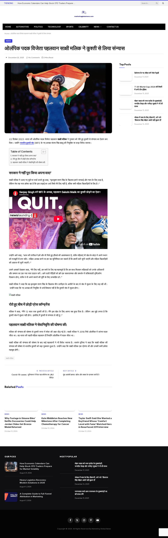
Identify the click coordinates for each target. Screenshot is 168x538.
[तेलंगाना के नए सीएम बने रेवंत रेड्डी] (125, 76)
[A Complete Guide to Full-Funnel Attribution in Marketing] (11, 497)
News (96, 27)
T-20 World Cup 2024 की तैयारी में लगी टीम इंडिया (148, 88)
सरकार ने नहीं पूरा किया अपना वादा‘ (24, 155)
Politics (38, 27)
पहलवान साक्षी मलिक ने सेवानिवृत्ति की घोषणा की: (29, 162)
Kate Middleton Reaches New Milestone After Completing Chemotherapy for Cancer (56, 421)
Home (8, 27)
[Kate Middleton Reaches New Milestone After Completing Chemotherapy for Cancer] (58, 401)
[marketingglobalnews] (84, 15)
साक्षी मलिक (9, 358)
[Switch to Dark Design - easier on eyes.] (163, 3)
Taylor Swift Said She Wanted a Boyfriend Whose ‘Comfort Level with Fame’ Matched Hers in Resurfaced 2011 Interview (95, 422)
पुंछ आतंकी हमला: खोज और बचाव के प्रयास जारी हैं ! (81, 374)
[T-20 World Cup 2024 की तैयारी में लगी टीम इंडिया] (125, 90)
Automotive (22, 27)
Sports (69, 27)
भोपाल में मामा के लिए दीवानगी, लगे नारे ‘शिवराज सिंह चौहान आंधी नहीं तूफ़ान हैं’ (147, 118)
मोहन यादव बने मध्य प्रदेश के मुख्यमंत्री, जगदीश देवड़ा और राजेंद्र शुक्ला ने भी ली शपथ (148, 104)
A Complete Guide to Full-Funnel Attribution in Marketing (36, 495)
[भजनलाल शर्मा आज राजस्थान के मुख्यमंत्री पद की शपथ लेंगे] (66, 495)
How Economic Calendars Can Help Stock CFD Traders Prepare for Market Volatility (47, 3)
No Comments (34, 57)
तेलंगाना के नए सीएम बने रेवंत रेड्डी (146, 73)
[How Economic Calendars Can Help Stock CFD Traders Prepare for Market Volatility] (11, 467)
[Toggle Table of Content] (42, 152)
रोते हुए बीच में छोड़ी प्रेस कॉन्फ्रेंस (24, 159)
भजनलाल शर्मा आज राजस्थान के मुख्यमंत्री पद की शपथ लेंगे (91, 492)
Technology (54, 27)
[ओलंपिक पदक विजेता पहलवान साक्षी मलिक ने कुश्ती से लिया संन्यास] (58, 98)
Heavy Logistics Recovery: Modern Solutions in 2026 (33, 481)
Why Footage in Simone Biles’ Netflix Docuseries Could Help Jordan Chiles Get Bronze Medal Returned (20, 422)
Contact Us (113, 27)
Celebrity (83, 27)
